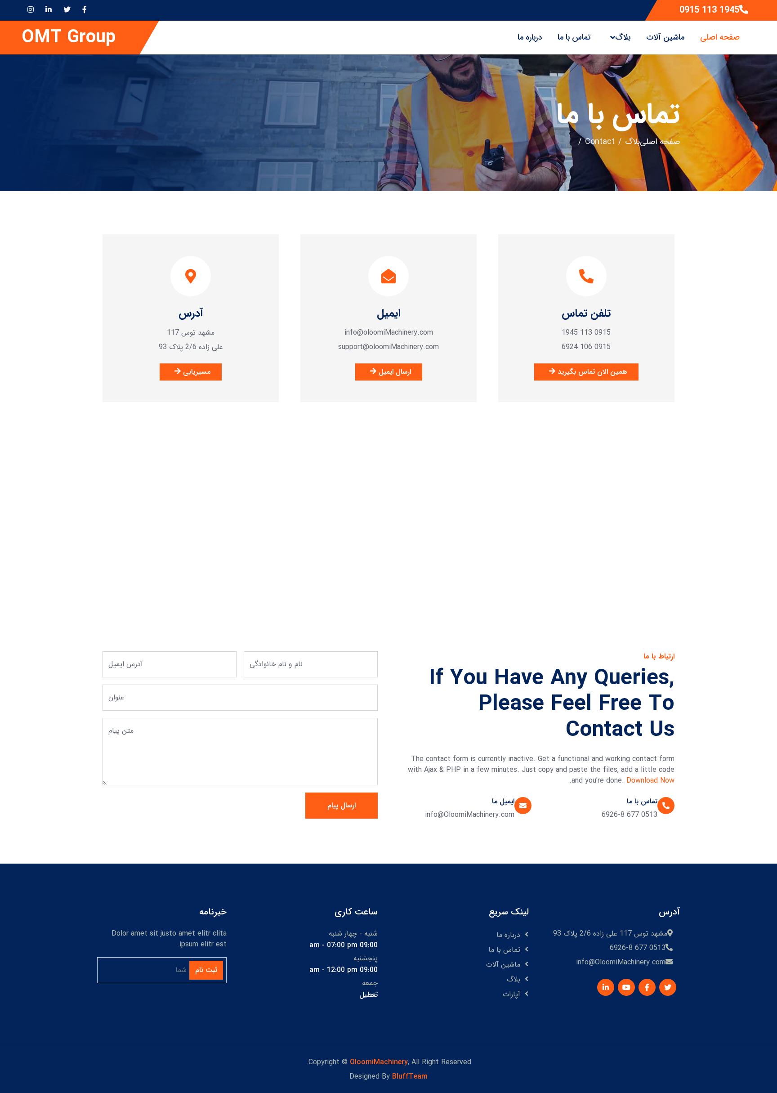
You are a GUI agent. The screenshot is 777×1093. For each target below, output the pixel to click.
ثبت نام (206, 970)
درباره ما (530, 37)
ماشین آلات (665, 37)
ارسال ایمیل (393, 371)
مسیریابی (195, 371)
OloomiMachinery (379, 1062)
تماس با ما (574, 37)
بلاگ (622, 37)
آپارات (511, 994)
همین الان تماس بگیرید (591, 371)
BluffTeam (410, 1076)
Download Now (650, 780)
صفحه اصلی (720, 37)
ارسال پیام (341, 805)
